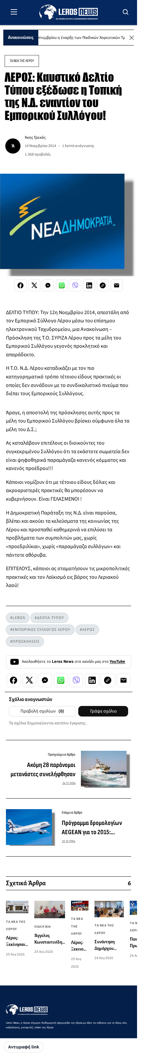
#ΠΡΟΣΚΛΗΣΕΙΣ (25, 641)
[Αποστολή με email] (117, 285)
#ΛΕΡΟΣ (87, 629)
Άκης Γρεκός (35, 137)
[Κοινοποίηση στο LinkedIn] (89, 285)
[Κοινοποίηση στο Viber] (75, 285)
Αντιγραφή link (23, 1047)
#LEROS (17, 618)
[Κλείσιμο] (131, 38)
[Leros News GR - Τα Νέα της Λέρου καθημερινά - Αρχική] (68, 12)
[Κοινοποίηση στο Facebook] (20, 285)
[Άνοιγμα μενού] (14, 12)
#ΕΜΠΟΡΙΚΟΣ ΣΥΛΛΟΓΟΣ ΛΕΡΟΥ (40, 629)
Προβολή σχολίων (42, 711)
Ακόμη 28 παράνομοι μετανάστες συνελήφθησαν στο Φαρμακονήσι (43, 770)
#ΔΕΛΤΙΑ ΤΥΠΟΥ (49, 618)
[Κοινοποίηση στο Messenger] (48, 285)
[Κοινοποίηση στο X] (34, 285)
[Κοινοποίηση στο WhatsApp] (62, 285)
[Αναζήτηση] (126, 12)
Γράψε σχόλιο (103, 711)
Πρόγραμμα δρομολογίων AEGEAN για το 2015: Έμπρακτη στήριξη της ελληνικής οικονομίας (92, 828)
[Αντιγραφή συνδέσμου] (103, 285)
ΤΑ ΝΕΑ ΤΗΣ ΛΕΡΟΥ (22, 60)
